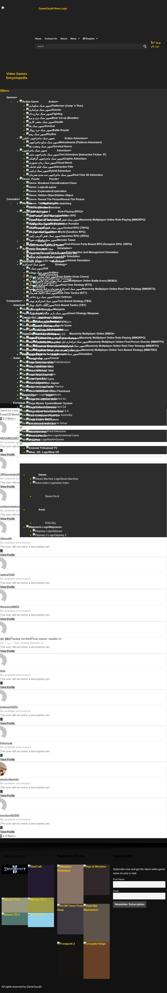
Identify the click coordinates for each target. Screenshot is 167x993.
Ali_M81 (5, 638)
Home (38, 38)
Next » (11, 418)
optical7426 (7, 574)
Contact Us (51, 38)
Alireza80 (6, 538)
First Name (118, 879)
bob (2, 671)
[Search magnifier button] (145, 46)
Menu (5, 90)
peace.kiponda (9, 779)
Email (116, 891)
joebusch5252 (9, 707)
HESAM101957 (9, 438)
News (73, 38)
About (63, 38)
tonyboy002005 (9, 815)
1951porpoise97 (10, 474)
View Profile (7, 454)
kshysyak (6, 743)
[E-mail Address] (1, 450)
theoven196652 (9, 606)
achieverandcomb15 (13, 506)
